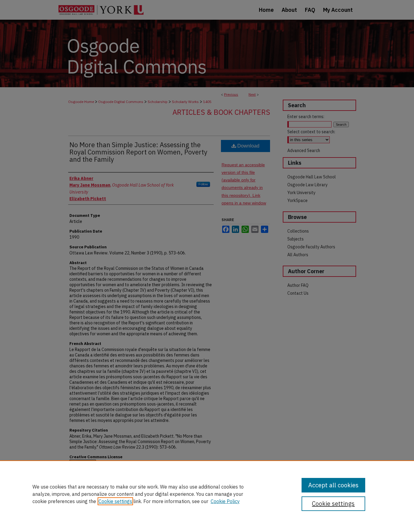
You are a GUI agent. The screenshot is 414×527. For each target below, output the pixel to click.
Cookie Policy (225, 501)
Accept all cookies (333, 485)
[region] (207, 493)
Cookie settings (115, 501)
